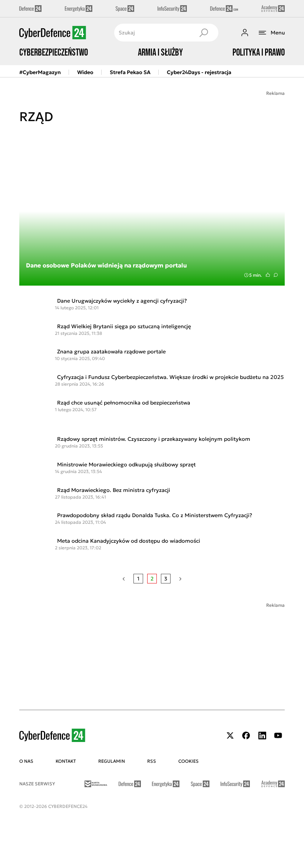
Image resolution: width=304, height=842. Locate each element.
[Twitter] (230, 735)
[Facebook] (246, 735)
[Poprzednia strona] (123, 578)
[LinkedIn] (262, 735)
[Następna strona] (180, 578)
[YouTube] (278, 735)
